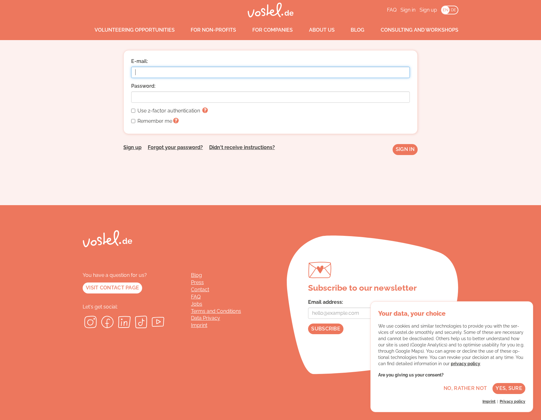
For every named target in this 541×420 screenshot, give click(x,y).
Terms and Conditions (216, 311)
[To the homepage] (271, 10)
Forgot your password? (175, 147)
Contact (200, 290)
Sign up (428, 10)
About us (322, 30)
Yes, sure (509, 388)
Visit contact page (112, 288)
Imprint (199, 325)
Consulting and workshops (419, 30)
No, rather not (465, 388)
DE (453, 10)
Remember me (154, 121)
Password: (143, 86)
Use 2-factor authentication (169, 111)
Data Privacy (205, 318)
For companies (272, 30)
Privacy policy (512, 401)
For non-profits (213, 30)
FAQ (392, 10)
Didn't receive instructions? (242, 147)
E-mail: (139, 61)
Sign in (407, 10)
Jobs (196, 304)
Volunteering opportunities (135, 30)
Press (197, 282)
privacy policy (465, 363)
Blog (357, 30)
